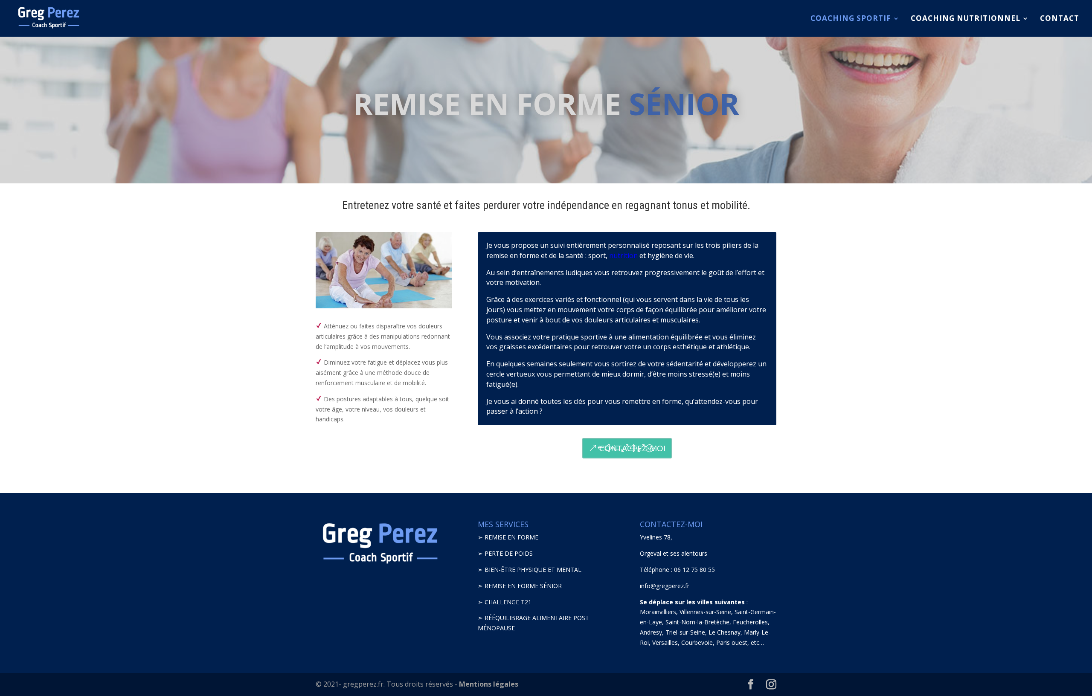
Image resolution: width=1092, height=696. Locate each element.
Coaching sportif (850, 19)
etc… (757, 642)
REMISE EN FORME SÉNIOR (523, 586)
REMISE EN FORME (511, 537)
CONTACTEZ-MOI (632, 448)
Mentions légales (488, 684)
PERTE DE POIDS (509, 553)
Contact (1059, 19)
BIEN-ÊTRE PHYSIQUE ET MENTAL (533, 570)
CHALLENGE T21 (508, 602)
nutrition (623, 255)
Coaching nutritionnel (965, 19)
